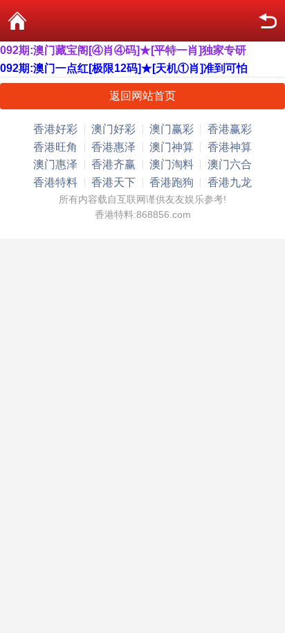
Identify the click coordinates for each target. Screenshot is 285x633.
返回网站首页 (142, 96)
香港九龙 (230, 182)
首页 (17, 20)
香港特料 (55, 182)
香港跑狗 (171, 182)
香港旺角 (55, 147)
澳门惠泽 (55, 164)
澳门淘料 (171, 164)
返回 (267, 20)
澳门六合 (230, 164)
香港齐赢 (113, 164)
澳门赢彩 (171, 129)
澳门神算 (171, 147)
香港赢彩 (230, 129)
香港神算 (230, 147)
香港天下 (113, 182)
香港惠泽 (113, 147)
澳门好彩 (113, 129)
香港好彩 (55, 129)
